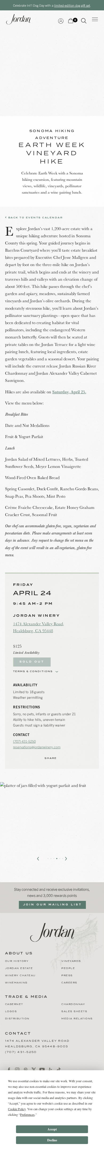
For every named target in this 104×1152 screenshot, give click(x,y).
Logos (11, 1011)
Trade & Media (26, 997)
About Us (19, 953)
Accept (52, 1129)
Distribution (17, 1018)
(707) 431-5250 (24, 741)
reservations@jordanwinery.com (37, 747)
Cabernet (14, 1004)
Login (60, 20)
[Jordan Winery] (52, 931)
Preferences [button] (27, 1114)
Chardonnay (73, 1004)
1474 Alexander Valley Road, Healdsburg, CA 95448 (38, 627)
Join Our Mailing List (52, 904)
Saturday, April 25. (69, 392)
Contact (18, 1033)
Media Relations (77, 1018)
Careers (69, 982)
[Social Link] (9, 1069)
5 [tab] (59, 858)
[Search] (83, 22)
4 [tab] (56, 858)
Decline (52, 1140)
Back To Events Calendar (35, 217)
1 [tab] (48, 858)
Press (67, 975)
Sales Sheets (74, 1011)
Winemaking (16, 982)
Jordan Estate (19, 968)
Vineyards (71, 961)
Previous (38, 859)
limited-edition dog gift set (72, 5)
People (68, 968)
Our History (17, 961)
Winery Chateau (20, 975)
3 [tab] (53, 858)
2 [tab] (50, 858)
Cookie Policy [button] (17, 1109)
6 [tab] (62, 858)
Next (66, 858)
